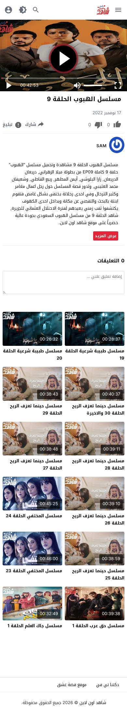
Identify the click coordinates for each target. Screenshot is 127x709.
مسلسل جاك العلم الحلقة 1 (34, 626)
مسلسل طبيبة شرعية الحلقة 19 (94, 354)
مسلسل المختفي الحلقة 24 (34, 516)
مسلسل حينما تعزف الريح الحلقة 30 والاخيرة (98, 409)
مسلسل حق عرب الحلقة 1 (98, 626)
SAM (101, 146)
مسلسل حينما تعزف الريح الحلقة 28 (98, 464)
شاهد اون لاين (92, 703)
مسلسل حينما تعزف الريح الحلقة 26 (98, 519)
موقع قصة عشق (72, 685)
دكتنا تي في (107, 685)
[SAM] (116, 152)
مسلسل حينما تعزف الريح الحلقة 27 (36, 464)
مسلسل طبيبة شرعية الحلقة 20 (32, 354)
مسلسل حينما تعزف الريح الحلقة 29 (36, 409)
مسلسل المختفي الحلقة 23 (34, 571)
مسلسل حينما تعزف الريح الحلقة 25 (98, 574)
